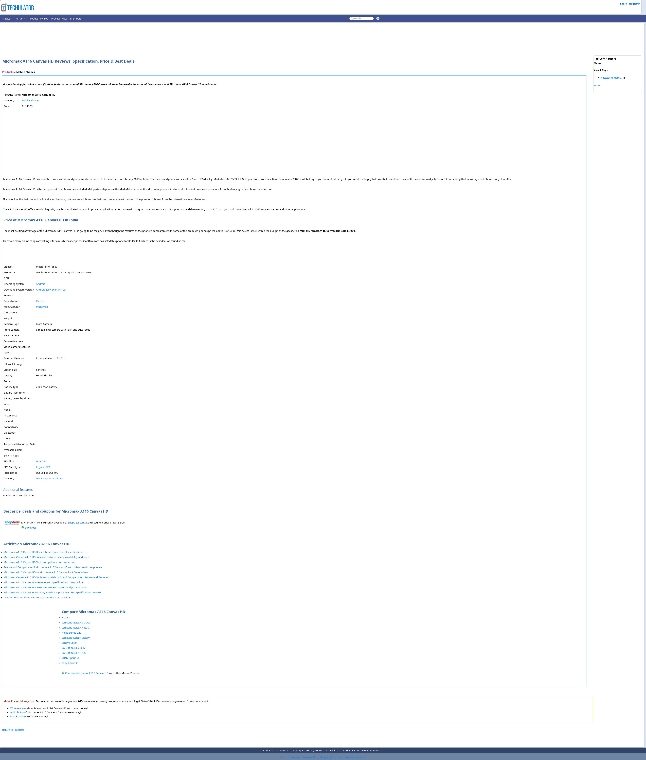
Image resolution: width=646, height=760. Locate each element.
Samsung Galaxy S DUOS (76, 622)
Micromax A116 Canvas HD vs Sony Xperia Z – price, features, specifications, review (52, 592)
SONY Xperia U (70, 658)
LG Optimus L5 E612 (74, 647)
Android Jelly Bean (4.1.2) (51, 289)
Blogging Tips (328, 757)
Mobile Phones (30, 100)
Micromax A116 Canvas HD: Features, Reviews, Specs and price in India (45, 587)
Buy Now (30, 527)
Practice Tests (59, 18)
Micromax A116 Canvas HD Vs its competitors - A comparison (39, 562)
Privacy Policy (314, 750)
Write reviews (18, 708)
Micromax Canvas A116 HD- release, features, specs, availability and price (46, 557)
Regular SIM (43, 467)
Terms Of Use (332, 750)
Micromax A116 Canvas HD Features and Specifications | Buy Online (43, 582)
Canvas (40, 301)
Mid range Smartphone (49, 478)
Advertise (375, 750)
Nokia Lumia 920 (71, 632)
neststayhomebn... (611, 77)
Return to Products (13, 729)
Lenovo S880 (69, 642)
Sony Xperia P (70, 663)
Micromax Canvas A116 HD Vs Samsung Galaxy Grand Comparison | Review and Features (56, 577)
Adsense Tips (310, 757)
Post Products (18, 716)
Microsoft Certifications (351, 757)
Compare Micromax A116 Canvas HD (86, 673)
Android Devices (290, 757)
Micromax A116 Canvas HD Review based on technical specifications (43, 552)
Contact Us (282, 750)
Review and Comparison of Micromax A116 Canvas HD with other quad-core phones (53, 567)
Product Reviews (38, 18)
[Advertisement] (297, 35)
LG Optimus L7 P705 (74, 652)
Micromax (42, 306)
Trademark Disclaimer (355, 750)
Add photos (17, 712)
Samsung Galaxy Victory (76, 637)
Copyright (297, 750)
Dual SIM (41, 461)
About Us (268, 750)
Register (634, 3)
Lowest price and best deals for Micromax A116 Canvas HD (38, 597)
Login (623, 3)
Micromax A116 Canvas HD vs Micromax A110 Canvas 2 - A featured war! (46, 572)
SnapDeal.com (76, 522)
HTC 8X (66, 617)
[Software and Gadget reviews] (17, 12)
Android (40, 283)
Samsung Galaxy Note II (75, 627)
